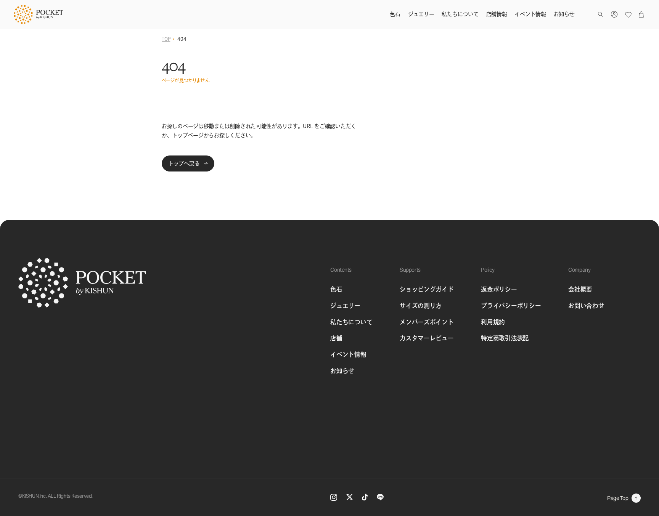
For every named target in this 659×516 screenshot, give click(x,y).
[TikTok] (364, 497)
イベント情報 (348, 354)
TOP (166, 39)
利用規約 (493, 322)
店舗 (336, 338)
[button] (600, 15)
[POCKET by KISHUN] (38, 14)
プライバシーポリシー (511, 306)
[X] (349, 497)
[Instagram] (333, 497)
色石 (336, 289)
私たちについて (351, 322)
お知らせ (342, 371)
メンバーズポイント (426, 322)
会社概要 (580, 289)
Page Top (617, 498)
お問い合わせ (586, 306)
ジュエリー (345, 306)
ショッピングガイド (426, 289)
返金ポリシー (499, 289)
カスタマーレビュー (426, 338)
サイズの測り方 (421, 306)
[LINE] (380, 497)
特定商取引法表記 (505, 338)
